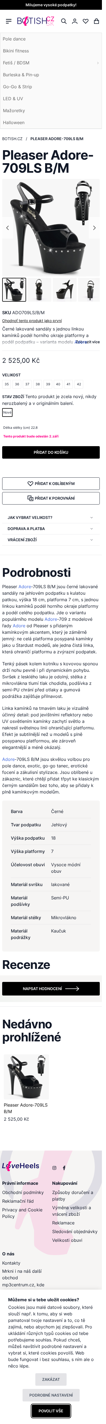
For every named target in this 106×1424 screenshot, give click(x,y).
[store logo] (35, 21)
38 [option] (38, 384)
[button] (14, 290)
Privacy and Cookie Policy (22, 1213)
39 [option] (48, 384)
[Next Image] (94, 228)
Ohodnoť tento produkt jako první (32, 320)
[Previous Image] (7, 228)
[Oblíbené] (85, 21)
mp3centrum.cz (18, 1284)
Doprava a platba (26, 528)
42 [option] (79, 384)
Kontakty (11, 1263)
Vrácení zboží (22, 539)
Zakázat (51, 1379)
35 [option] (7, 384)
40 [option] (58, 384)
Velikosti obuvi (67, 1240)
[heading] (51, 572)
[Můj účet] (74, 21)
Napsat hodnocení (42, 988)
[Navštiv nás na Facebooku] (64, 1168)
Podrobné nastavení (51, 1395)
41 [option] (68, 384)
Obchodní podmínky (23, 1192)
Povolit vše (51, 1411)
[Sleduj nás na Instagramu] (54, 1168)
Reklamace (63, 1222)
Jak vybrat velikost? (30, 517)
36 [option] (17, 384)
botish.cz (12, 138)
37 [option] (27, 384)
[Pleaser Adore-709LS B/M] (26, 1076)
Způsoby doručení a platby (72, 1196)
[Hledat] (64, 21)
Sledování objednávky (75, 1231)
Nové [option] (7, 412)
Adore (80, 342)
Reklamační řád (18, 1201)
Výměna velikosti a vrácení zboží (71, 1211)
